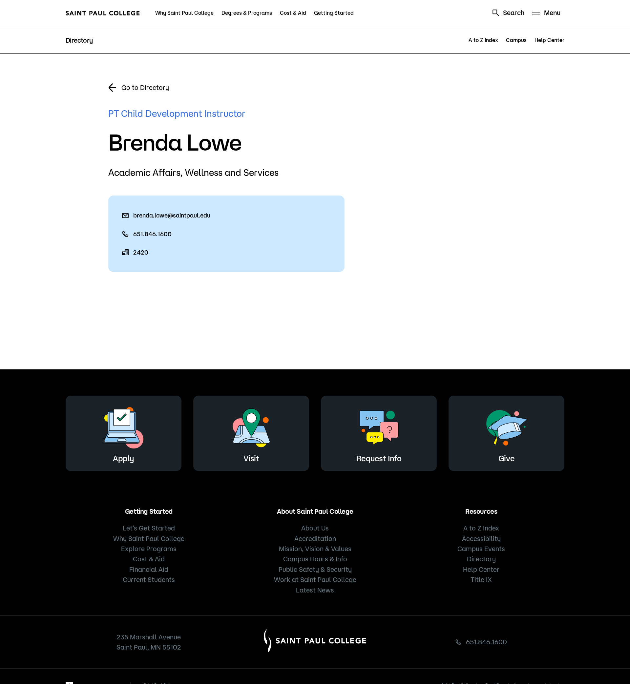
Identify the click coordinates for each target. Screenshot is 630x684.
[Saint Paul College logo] (103, 13)
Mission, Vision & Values (315, 548)
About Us (315, 528)
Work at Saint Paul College (315, 579)
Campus (516, 40)
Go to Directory (145, 87)
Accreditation (315, 538)
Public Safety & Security (315, 569)
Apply (123, 458)
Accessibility (481, 538)
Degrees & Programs (246, 13)
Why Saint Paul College (184, 13)
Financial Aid (148, 569)
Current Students (149, 579)
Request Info (378, 458)
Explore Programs (149, 548)
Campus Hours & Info (315, 559)
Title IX (481, 579)
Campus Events (481, 548)
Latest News (315, 590)
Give (506, 458)
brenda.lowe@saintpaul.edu (171, 215)
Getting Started (334, 13)
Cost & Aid (293, 13)
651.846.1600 (152, 234)
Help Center (549, 40)
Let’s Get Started (149, 528)
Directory (481, 559)
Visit (251, 458)
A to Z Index (483, 40)
